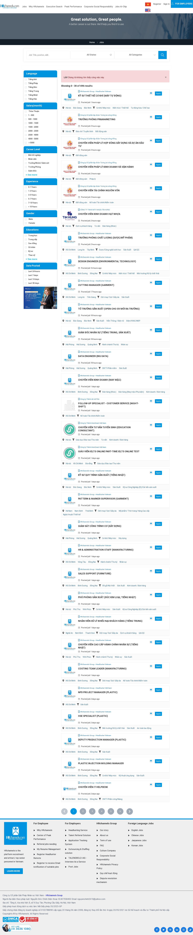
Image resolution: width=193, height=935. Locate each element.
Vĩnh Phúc (87, 609)
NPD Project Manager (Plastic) (98, 692)
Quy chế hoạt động (108, 873)
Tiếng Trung (33, 91)
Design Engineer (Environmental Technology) (107, 261)
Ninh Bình (79, 633)
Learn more (13, 871)
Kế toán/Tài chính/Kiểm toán (102, 202)
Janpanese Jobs (139, 840)
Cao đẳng (32, 243)
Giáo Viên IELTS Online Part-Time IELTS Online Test (108, 451)
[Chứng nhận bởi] (28, 919)
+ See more (31, 175)
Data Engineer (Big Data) (93, 356)
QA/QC (136, 250)
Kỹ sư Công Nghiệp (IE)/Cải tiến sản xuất (140, 487)
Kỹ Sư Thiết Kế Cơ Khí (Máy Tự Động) (99, 95)
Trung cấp (32, 239)
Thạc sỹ (31, 255)
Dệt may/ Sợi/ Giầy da (110, 297)
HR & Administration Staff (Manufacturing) (106, 549)
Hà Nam (69, 511)
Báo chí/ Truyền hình (84, 131)
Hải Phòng (70, 344)
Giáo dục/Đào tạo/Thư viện (87, 440)
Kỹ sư (30, 251)
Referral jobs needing (46, 844)
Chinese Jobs (137, 835)
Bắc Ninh (87, 108)
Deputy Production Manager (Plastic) (102, 739)
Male (30, 219)
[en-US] (148, 10)
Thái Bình (89, 511)
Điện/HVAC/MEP (133, 321)
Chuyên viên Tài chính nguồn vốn (99, 190)
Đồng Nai (93, 273)
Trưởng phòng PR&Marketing (96, 119)
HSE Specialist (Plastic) (93, 716)
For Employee (40, 823)
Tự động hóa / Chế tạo (140, 108)
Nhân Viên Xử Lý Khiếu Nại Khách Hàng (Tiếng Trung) (110, 621)
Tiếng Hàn (32, 99)
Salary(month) (34, 105)
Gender (30, 213)
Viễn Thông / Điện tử (115, 321)
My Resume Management (49, 849)
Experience (32, 181)
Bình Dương (83, 273)
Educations (32, 229)
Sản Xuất (127, 250)
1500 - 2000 (33, 127)
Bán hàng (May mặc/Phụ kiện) (131, 392)
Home (92, 42)
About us (104, 835)
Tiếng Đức (32, 87)
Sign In (166, 4)
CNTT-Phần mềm (109, 368)
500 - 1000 (32, 119)
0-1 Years (32, 187)
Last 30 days (33, 283)
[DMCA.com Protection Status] (11, 919)
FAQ (102, 845)
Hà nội (68, 108)
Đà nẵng (88, 463)
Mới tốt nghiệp (34, 155)
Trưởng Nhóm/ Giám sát (38, 163)
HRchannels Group (106, 823)
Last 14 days (33, 279)
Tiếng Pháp (33, 83)
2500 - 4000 (33, 135)
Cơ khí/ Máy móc (103, 108)
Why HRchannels (36, 6)
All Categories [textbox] (135, 55)
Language (31, 73)
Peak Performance (73, 6)
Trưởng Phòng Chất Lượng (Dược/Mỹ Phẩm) (105, 237)
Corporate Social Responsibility (98, 6)
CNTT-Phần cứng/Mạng (112, 799)
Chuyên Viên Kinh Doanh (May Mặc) (99, 379)
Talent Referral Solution (79, 835)
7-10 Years (33, 203)
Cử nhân (31, 247)
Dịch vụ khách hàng (84, 226)
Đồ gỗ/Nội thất (108, 586)
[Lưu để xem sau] (151, 93)
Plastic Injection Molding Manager (101, 763)
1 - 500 (31, 115)
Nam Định (79, 511)
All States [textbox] (91, 55)
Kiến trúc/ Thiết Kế (121, 108)
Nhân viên (32, 159)
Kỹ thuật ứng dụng (126, 776)
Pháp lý (93, 179)
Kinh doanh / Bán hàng (155, 392)
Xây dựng (122, 538)
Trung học (32, 235)
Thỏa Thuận (33, 111)
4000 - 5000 (33, 139)
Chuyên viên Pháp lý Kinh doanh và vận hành (106, 166)
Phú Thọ (76, 609)
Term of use (105, 840)
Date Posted (33, 265)
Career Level (33, 149)
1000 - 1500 (33, 123)
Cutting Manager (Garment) (96, 285)
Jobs (24, 6)
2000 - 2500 (33, 131)
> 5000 (31, 143)
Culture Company (108, 850)
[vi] (148, 4)
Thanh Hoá (90, 633)
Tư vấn (97, 226)
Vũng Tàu (82, 562)
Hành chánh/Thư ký (110, 344)
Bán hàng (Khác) (109, 226)
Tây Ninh (90, 250)
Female (31, 223)
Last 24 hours (34, 271)
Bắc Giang (77, 108)
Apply (158, 93)
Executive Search (54, 6)
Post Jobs (73, 866)
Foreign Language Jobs (141, 823)
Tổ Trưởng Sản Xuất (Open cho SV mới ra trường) (109, 308)
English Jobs (137, 830)
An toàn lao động (144, 728)
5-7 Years (32, 199)
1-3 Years (32, 191)
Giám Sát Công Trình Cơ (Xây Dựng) (99, 526)
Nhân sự (124, 344)
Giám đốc (32, 171)
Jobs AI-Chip (121, 6)
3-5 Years (32, 195)
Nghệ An (69, 633)
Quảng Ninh (92, 344)
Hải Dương (81, 344)
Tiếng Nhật (33, 95)
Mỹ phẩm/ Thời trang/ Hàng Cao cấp (134, 511)
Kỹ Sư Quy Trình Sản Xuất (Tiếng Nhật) (101, 475)
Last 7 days (33, 275)
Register (157, 4)
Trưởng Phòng (34, 167)
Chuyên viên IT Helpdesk (93, 787)
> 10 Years (32, 207)
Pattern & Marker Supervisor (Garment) (103, 498)
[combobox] (92, 55)
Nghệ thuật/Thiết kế (71, 515)
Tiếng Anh (32, 79)
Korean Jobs (137, 845)
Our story (104, 830)
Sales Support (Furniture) (94, 573)
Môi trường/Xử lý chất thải (148, 273)
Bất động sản (101, 131)
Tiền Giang (91, 297)
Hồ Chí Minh (70, 250)
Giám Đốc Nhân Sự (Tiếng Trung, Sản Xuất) (104, 332)
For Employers (73, 823)
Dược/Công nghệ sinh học (110, 250)
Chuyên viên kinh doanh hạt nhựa (99, 214)
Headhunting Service (77, 830)
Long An (81, 250)
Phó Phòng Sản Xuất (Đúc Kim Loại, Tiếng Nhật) (107, 597)
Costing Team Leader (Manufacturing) (102, 668)
